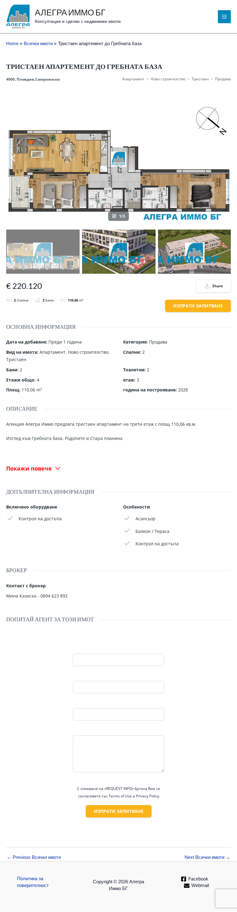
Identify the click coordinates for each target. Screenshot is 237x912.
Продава (223, 79)
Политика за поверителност (33, 882)
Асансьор (145, 518)
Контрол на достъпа (40, 518)
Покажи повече (29, 468)
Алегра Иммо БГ (70, 13)
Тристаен (200, 79)
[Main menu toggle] (224, 16)
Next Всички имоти (207, 857)
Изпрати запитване (198, 306)
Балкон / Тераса (152, 531)
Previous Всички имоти (34, 857)
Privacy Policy (147, 796)
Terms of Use (120, 796)
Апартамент (133, 79)
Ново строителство (168, 79)
